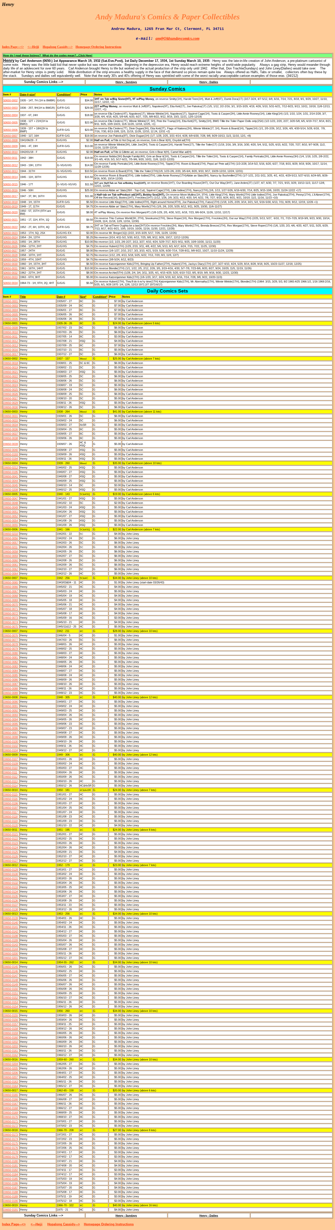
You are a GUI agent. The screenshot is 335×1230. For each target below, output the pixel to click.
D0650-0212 (10, 467)
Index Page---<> (13, 47)
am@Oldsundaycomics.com (177, 38)
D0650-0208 (10, 489)
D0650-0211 (10, 547)
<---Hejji (33, 47)
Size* (83, 296)
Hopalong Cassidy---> (58, 47)
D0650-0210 (10, 533)
